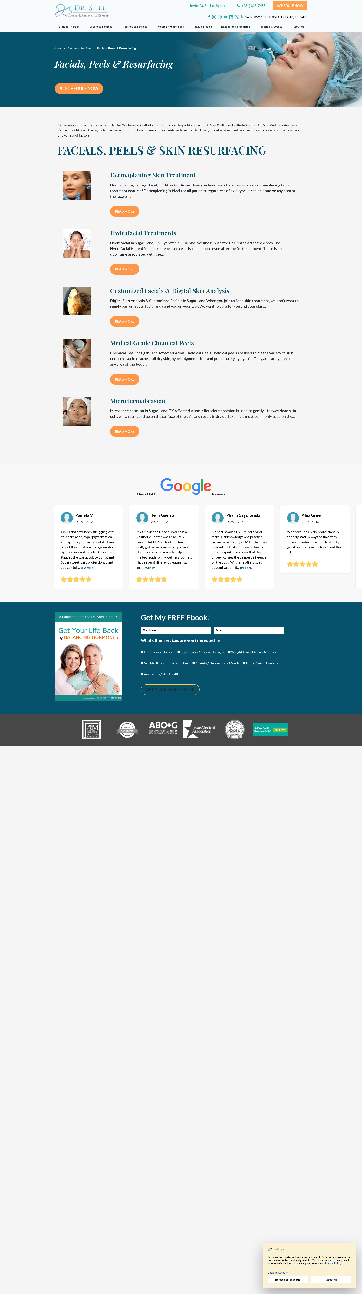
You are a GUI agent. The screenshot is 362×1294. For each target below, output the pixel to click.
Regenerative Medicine (235, 26)
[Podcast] (241, 17)
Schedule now (81, 88)
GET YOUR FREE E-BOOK (170, 689)
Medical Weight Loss (171, 26)
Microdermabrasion (138, 401)
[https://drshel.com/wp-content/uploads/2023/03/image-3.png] (163, 730)
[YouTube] (225, 17)
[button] (207, 5)
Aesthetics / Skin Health (161, 674)
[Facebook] (209, 17)
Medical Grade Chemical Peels (152, 343)
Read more (124, 211)
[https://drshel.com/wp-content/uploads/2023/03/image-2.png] (127, 729)
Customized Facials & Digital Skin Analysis (169, 291)
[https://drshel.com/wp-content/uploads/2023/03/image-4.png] (199, 729)
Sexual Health (203, 26)
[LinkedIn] (231, 17)
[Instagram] (214, 17)
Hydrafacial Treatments (143, 233)
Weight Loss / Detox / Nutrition (254, 652)
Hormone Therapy (68, 26)
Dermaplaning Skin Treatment (153, 175)
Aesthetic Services (79, 48)
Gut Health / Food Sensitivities (166, 663)
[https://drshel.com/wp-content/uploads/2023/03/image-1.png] (91, 729)
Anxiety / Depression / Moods (217, 663)
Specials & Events (271, 26)
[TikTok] (219, 17)
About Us (298, 26)
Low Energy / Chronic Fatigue (202, 652)
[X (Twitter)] (237, 17)
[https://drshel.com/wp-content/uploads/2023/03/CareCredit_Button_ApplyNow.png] (270, 729)
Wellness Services (101, 26)
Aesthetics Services (135, 26)
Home (57, 48)
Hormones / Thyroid (159, 652)
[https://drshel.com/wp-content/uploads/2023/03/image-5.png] (235, 729)
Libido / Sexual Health (262, 663)
